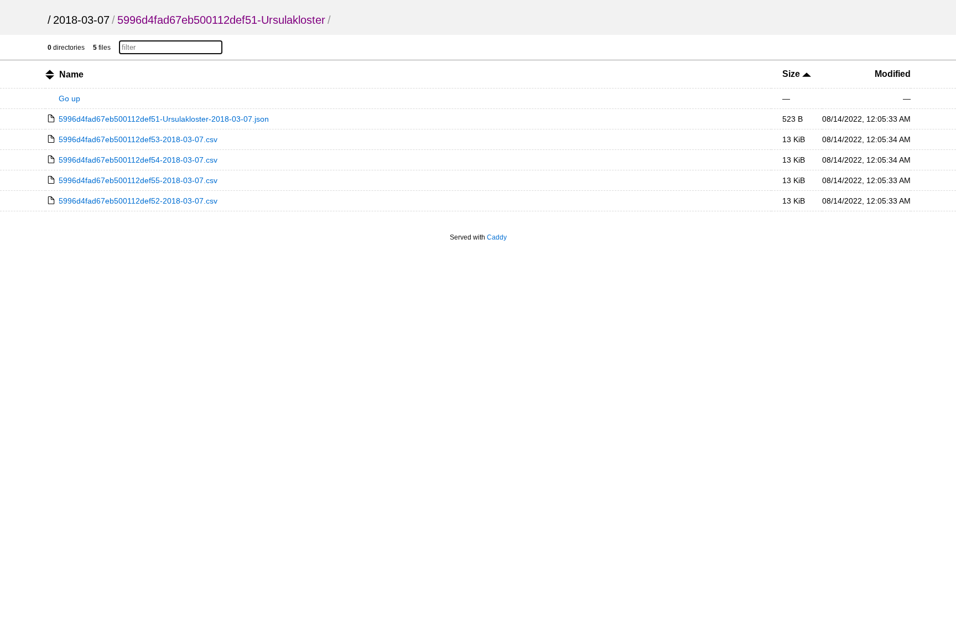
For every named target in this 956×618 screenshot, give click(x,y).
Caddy (497, 237)
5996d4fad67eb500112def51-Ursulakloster (221, 20)
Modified (893, 74)
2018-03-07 (81, 20)
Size (792, 74)
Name (71, 74)
